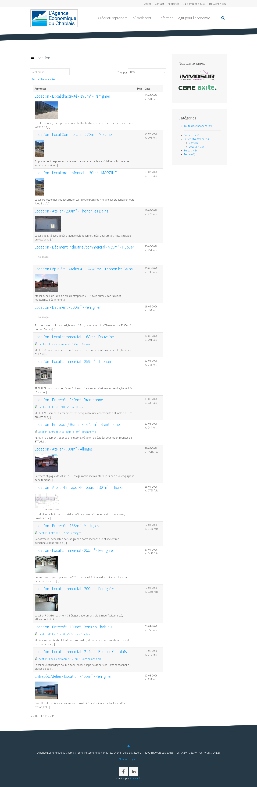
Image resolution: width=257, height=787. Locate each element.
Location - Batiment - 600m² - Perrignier (68, 307)
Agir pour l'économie (194, 17)
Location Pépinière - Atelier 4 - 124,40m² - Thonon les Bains (84, 269)
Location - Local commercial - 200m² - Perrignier (74, 588)
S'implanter (142, 17)
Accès (147, 3)
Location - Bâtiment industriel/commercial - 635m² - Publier (84, 247)
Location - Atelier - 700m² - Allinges (64, 449)
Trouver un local (218, 3)
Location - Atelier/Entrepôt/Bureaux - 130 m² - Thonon (79, 487)
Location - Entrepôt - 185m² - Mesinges (67, 525)
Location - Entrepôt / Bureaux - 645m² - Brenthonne (77, 424)
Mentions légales (128, 759)
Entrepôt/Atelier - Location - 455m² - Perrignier (73, 676)
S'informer (164, 17)
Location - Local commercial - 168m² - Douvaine (74, 336)
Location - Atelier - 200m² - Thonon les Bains (71, 211)
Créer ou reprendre (113, 17)
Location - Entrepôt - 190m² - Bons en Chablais (73, 627)
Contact (159, 3)
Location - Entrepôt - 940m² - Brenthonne (69, 399)
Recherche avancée (43, 79)
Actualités (173, 3)
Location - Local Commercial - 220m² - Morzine (73, 134)
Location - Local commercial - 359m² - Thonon (73, 361)
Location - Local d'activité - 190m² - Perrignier (72, 96)
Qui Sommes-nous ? (194, 3)
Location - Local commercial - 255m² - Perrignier (74, 550)
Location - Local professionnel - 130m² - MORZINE (76, 172)
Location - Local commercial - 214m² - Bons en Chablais (81, 651)
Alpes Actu (135, 778)
